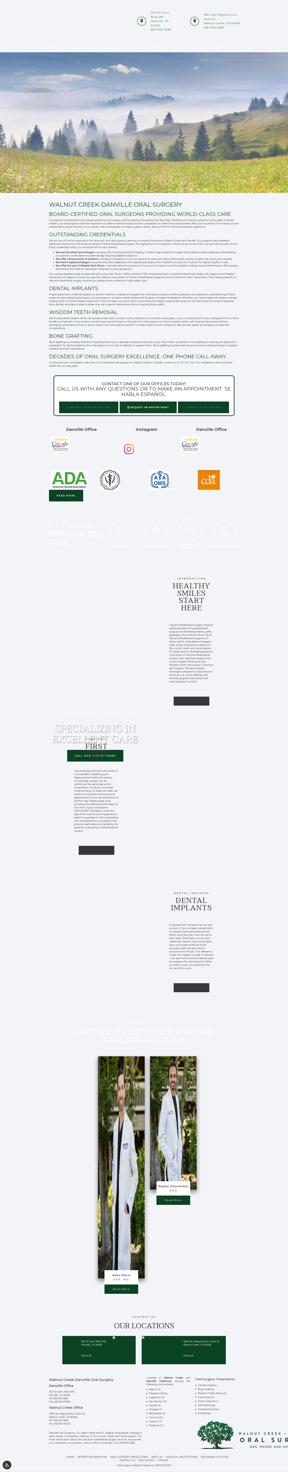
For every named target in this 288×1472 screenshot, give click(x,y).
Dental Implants (207, 1385)
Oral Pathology (206, 1405)
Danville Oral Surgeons (62, 1432)
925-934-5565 (60, 1398)
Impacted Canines (208, 1409)
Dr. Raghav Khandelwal (114, 1432)
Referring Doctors (215, 1457)
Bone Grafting (206, 1389)
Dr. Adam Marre (86, 1432)
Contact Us (127, 1460)
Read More (125, 1289)
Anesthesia (204, 1413)
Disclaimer (146, 1460)
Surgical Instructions (182, 1457)
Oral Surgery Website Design (134, 1465)
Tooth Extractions (208, 1401)
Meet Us (156, 1457)
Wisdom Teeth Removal (212, 1393)
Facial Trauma (206, 1397)
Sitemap (162, 1460)
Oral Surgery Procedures (129, 1457)
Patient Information (92, 1457)
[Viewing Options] (7, 1465)
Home (70, 1457)
